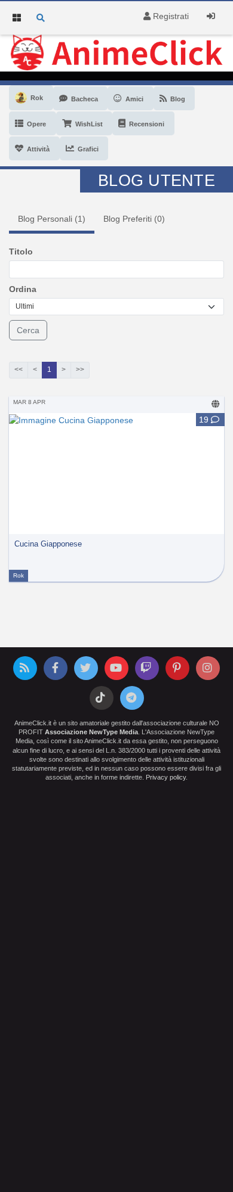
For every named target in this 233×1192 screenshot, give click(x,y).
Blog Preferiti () (134, 219)
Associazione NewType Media (91, 731)
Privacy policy (166, 777)
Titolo (21, 251)
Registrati (170, 16)
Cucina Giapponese (48, 544)
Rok (18, 575)
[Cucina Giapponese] (71, 419)
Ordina (22, 289)
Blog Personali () (51, 219)
